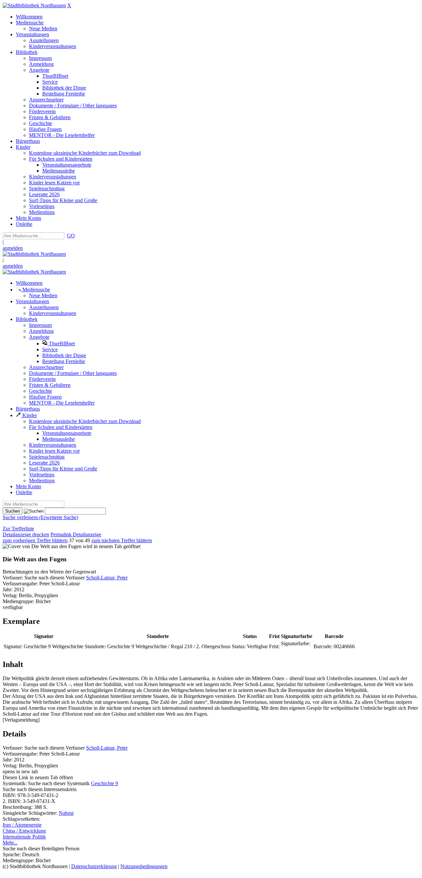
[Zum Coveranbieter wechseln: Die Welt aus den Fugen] (42, 546)
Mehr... (10, 842)
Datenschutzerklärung (94, 866)
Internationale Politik (24, 836)
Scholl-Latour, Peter (107, 577)
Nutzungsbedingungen (143, 866)
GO (71, 235)
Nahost (66, 813)
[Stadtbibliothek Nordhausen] (34, 5)
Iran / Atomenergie (22, 825)
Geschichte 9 (104, 783)
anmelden (13, 248)
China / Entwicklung (24, 831)
